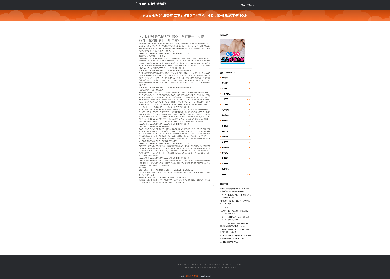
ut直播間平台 (194, 267)
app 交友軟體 (225, 267)
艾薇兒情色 (224, 207)
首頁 (243, 5)
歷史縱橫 (236, 121)
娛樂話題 (236, 142)
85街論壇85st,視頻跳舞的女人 (209, 267)
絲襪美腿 (236, 78)
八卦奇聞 (236, 110)
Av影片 (236, 174)
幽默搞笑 (236, 115)
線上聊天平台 (227, 264)
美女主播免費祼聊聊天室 (229, 242)
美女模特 (236, 83)
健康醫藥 (236, 164)
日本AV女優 (236, 94)
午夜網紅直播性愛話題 (151, 4)
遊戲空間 (236, 137)
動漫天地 (236, 131)
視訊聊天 (236, 169)
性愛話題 (236, 99)
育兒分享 (236, 153)
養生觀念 (236, 158)
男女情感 (236, 104)
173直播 (193, 264)
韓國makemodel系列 (214, 264)
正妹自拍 (236, 88)
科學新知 (236, 126)
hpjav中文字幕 (201, 264)
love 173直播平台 (183, 264)
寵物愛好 (236, 147)
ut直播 (187, 267)
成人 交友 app (237, 264)
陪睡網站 (233, 267)
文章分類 (250, 5)
